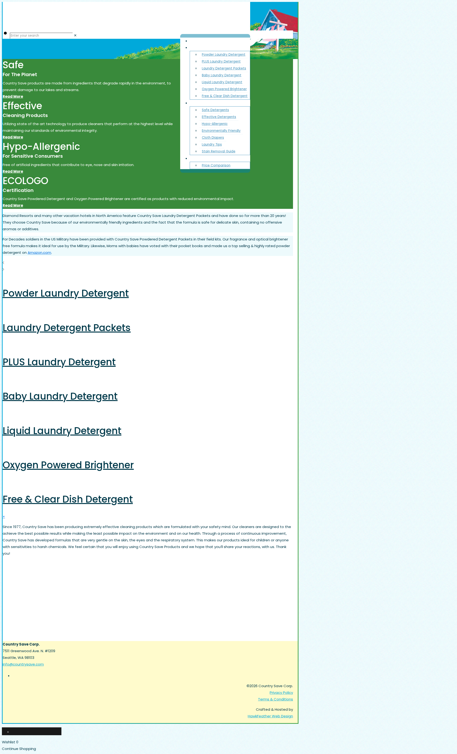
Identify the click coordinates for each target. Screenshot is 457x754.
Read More (13, 96)
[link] (75, 35)
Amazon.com (39, 252)
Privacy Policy (281, 692)
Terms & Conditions (275, 699)
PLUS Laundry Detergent (59, 362)
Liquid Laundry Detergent (62, 430)
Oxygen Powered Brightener (68, 465)
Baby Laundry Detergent (60, 396)
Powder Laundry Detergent (66, 293)
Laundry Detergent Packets (67, 327)
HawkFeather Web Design (270, 716)
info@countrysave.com (23, 664)
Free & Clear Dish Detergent (68, 499)
